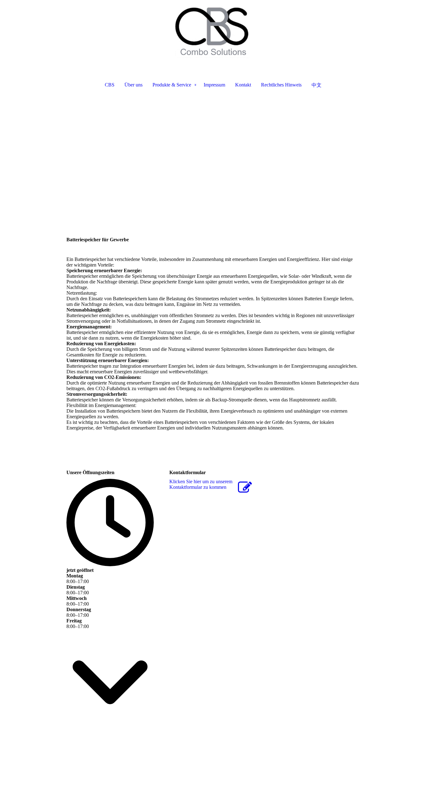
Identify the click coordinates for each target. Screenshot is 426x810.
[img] (213, 31)
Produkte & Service (171, 84)
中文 (317, 85)
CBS (109, 84)
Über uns (133, 84)
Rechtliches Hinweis (281, 84)
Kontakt (243, 84)
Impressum (214, 84)
